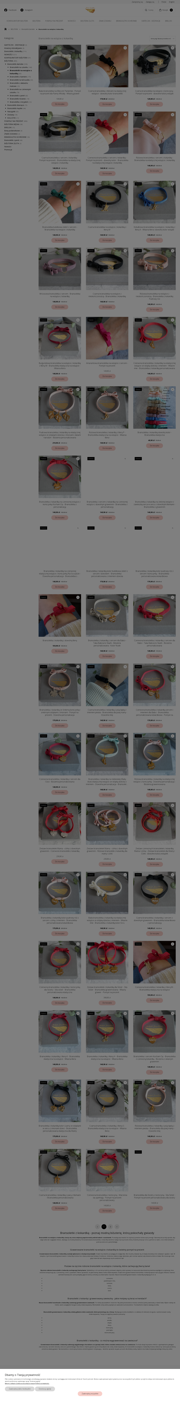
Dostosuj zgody (45, 1389)
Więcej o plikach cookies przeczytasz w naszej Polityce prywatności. (27, 1383)
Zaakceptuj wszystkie (90, 1393)
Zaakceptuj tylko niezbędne (20, 1389)
